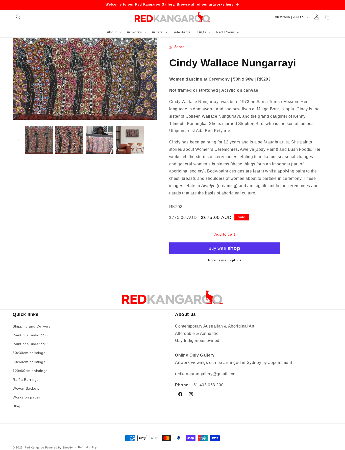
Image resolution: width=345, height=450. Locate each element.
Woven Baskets (26, 388)
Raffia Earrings (26, 380)
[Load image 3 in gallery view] (99, 140)
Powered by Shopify (59, 447)
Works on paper (26, 397)
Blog (16, 406)
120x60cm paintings (30, 371)
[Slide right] (151, 139)
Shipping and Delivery (32, 326)
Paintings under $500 (31, 335)
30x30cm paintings (29, 353)
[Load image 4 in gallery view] (130, 140)
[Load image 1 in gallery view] (39, 140)
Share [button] (179, 47)
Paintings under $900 (31, 344)
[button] (18, 16)
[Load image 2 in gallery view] (69, 140)
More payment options (224, 260)
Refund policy (87, 447)
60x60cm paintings (29, 362)
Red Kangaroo (34, 447)
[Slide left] (18, 139)
